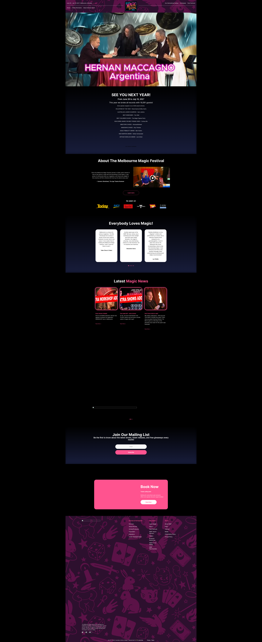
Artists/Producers (134, 529)
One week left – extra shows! (128, 313)
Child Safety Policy (170, 534)
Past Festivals (191, 3)
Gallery (151, 536)
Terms (152, 640)
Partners (131, 524)
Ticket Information (77, 7)
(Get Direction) (95, 3)
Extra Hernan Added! (101, 313)
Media (166, 531)
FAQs (166, 526)
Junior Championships (135, 536)
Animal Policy (168, 536)
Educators (132, 534)
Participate (183, 3)
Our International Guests (171, 3)
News (151, 526)
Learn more (131, 193)
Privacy (148, 640)
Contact (167, 529)
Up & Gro (141, 640)
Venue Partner (133, 526)
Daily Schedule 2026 (89, 7)
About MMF (168, 524)
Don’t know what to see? (151, 313)
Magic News (137, 281)
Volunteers (132, 531)
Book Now (149, 502)
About (68, 7)
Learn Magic (152, 524)
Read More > (98, 323)
